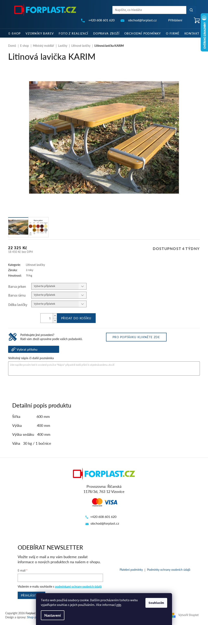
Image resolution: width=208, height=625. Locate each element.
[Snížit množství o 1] (55, 320)
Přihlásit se (31, 595)
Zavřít (30, 387)
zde (118, 604)
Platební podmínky (131, 569)
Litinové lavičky (35, 265)
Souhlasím (156, 603)
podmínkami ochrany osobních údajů (78, 586)
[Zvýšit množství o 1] (55, 315)
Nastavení (52, 615)
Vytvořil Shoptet (188, 615)
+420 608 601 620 (103, 516)
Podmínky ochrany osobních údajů (168, 569)
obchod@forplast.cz (105, 523)
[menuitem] (14, 33)
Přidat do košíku (76, 318)
